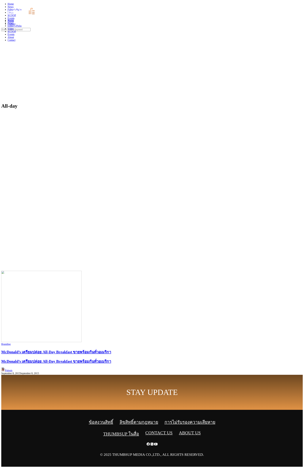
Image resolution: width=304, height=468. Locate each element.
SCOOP (12, 31)
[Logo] (23, 14)
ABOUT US (190, 432)
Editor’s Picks (15, 25)
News (10, 23)
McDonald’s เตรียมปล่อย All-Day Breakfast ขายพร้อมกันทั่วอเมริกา (56, 361)
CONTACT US (159, 432)
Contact (11, 40)
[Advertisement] (152, 76)
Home (11, 20)
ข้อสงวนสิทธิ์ (101, 422)
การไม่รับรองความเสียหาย (190, 422)
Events (11, 34)
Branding (6, 344)
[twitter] (298, 5)
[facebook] (294, 5)
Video (11, 28)
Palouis (8, 370)
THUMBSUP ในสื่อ (121, 433)
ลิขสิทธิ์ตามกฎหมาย (139, 422)
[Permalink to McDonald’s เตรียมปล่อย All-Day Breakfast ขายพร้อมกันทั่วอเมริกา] (41, 341)
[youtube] (302, 5)
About (11, 37)
